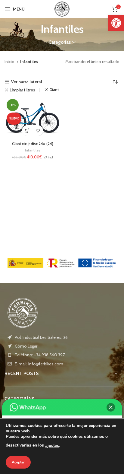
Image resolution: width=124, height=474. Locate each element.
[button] (116, 23)
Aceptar (18, 462)
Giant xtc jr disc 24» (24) (32, 144)
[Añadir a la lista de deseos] (38, 130)
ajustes (52, 445)
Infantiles (32, 150)
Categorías (59, 42)
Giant (54, 90)
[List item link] (62, 346)
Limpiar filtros (22, 90)
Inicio (10, 61)
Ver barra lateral (26, 81)
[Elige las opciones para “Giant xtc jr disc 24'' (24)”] (27, 130)
